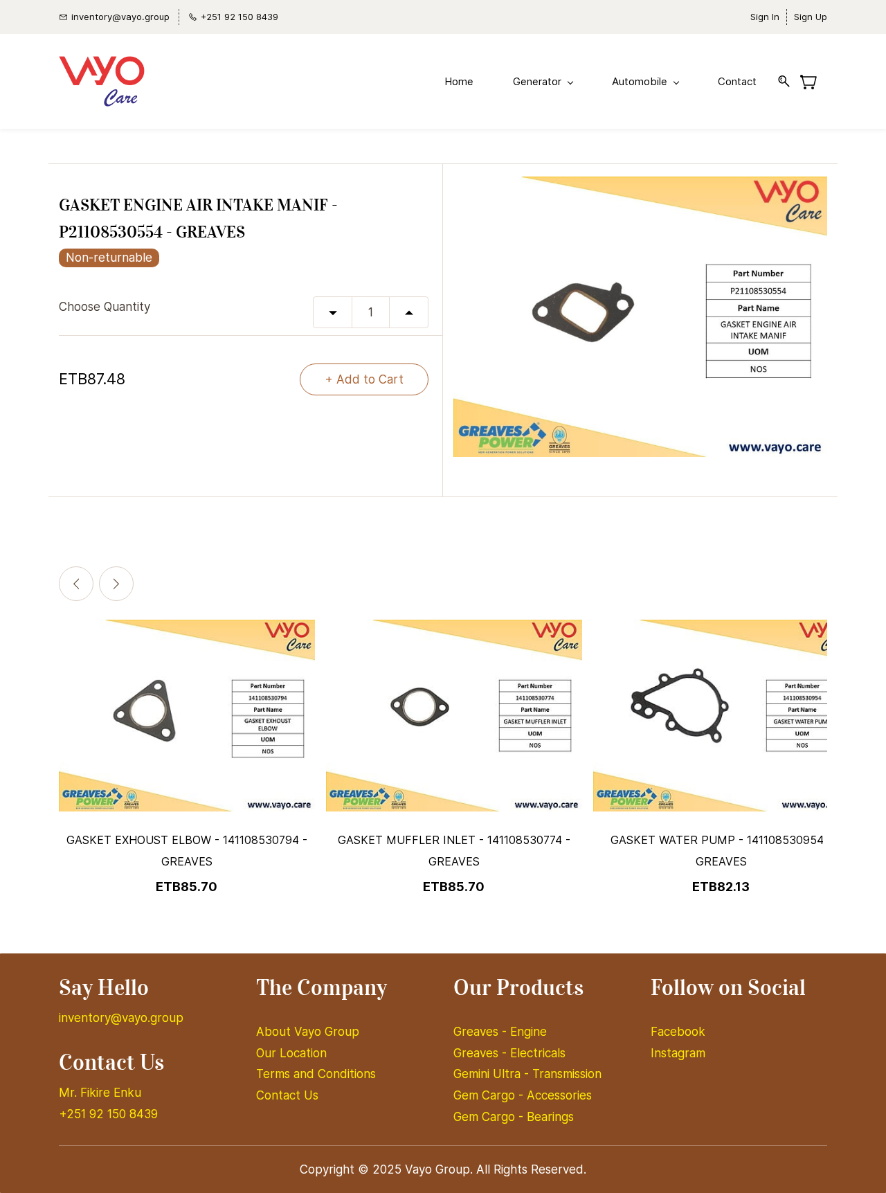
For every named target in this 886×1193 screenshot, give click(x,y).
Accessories (559, 1095)
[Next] (116, 583)
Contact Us (287, 1095)
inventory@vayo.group (121, 1018)
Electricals (538, 1053)
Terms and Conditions (316, 1074)
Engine (528, 1032)
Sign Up (810, 16)
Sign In (764, 16)
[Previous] (76, 583)
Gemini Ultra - (492, 1074)
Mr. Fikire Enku (100, 1093)
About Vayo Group (309, 1032)
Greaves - (481, 1032)
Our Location (291, 1053)
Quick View (186, 762)
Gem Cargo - (490, 1095)
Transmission (567, 1074)
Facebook (678, 1032)
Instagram (678, 1053)
